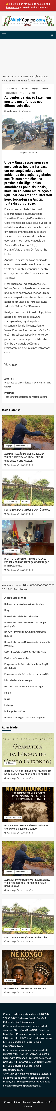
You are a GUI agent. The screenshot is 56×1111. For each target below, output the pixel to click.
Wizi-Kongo (12, 111)
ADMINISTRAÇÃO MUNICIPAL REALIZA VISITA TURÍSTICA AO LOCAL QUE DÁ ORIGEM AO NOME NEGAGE (24, 457)
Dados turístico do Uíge (16, 658)
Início (7, 698)
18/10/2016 (25, 111)
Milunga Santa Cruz (14, 711)
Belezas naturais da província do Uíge (24, 604)
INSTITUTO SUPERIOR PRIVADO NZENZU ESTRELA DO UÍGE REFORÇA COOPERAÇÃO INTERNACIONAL (26, 562)
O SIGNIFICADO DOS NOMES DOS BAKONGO (25, 988)
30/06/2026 (24, 465)
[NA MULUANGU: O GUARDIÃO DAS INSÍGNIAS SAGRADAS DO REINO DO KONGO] (28, 804)
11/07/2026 (24, 833)
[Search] (52, 35)
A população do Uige (15, 597)
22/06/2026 (24, 570)
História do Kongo (13, 817)
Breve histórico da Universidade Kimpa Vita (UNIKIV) (27, 644)
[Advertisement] (28, 55)
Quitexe (45, 89)
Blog (6, 610)
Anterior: (27, 382)
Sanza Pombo (11, 93)
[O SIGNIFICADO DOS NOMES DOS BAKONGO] (28, 967)
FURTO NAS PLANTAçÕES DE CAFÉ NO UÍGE (27, 509)
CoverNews (38, 1101)
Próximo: (25, 394)
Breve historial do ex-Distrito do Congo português (25, 624)
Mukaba (25, 89)
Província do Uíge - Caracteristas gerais (25, 717)
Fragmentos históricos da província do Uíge (27, 674)
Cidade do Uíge (12, 89)
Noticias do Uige (23, 446)
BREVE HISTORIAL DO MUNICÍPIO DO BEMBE (25, 634)
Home (7, 692)
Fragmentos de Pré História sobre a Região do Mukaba (26, 666)
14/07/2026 (24, 778)
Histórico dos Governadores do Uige (23, 686)
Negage (35, 89)
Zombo (32, 93)
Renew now (12, 7)
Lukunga (9, 705)
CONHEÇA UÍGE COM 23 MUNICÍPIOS (25, 651)
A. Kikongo (10, 763)
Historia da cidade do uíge (18, 680)
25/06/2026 (24, 993)
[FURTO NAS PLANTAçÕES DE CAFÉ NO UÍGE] (28, 488)
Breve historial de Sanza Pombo (21, 616)
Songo (23, 93)
